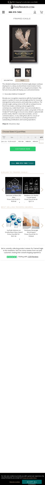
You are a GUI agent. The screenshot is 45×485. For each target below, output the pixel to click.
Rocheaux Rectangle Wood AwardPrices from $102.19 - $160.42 (31, 233)
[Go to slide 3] (29, 202)
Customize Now (22, 149)
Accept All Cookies (32, 482)
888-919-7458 (15, 12)
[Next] (42, 189)
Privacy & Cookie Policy (29, 478)
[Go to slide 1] (19, 202)
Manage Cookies (15, 482)
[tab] (8, 80)
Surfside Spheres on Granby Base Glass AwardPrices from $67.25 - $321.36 (13, 233)
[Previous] (2, 189)
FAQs (22, 80)
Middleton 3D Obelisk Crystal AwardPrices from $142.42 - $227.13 (31, 198)
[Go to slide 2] (24, 202)
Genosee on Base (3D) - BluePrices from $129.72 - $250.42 (14, 198)
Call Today (22, 163)
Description (8, 80)
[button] (3, 12)
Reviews (33, 257)
